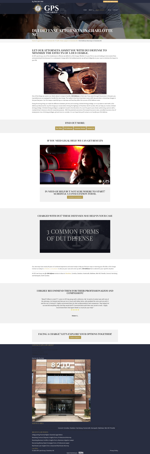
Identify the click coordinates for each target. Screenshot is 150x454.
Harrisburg (79, 428)
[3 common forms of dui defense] (75, 236)
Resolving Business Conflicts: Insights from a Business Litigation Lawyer (53, 440)
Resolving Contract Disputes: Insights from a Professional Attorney (51, 437)
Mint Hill (107, 428)
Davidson (73, 428)
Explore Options (75, 337)
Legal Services (100, 10)
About (90, 10)
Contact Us (90, 128)
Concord (60, 428)
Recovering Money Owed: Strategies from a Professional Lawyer (50, 443)
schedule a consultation (51, 269)
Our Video (59, 128)
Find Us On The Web (38, 358)
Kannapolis (94, 428)
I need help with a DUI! (110, 1)
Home (85, 10)
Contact (115, 10)
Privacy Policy (114, 450)
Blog (109, 10)
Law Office (35, 448)
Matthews (101, 428)
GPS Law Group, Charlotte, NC (45, 450)
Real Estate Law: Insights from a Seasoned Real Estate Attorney (50, 446)
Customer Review (79, 128)
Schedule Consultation (75, 197)
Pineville (112, 428)
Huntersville (86, 428)
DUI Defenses (68, 128)
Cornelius (66, 428)
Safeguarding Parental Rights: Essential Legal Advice (47, 435)
